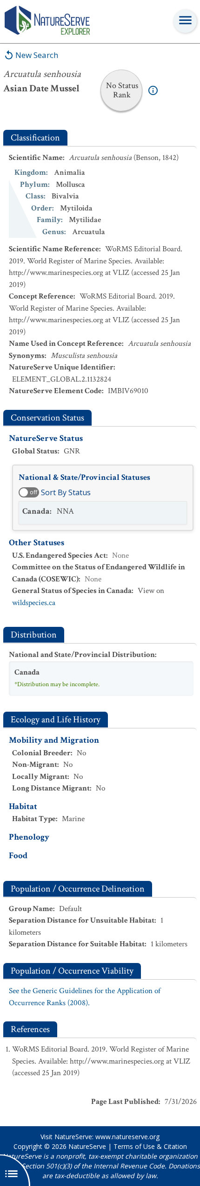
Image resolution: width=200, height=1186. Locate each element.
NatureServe (87, 1146)
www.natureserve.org (127, 1136)
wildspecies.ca (33, 603)
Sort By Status (66, 492)
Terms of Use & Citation (150, 1146)
